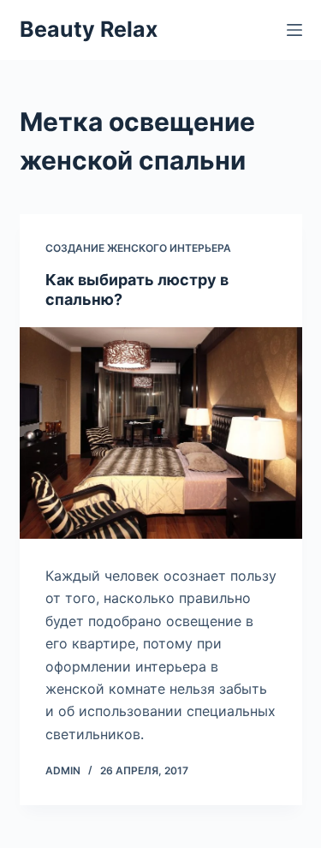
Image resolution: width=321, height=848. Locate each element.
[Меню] (294, 30)
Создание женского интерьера (138, 248)
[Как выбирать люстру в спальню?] (161, 433)
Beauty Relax (89, 29)
